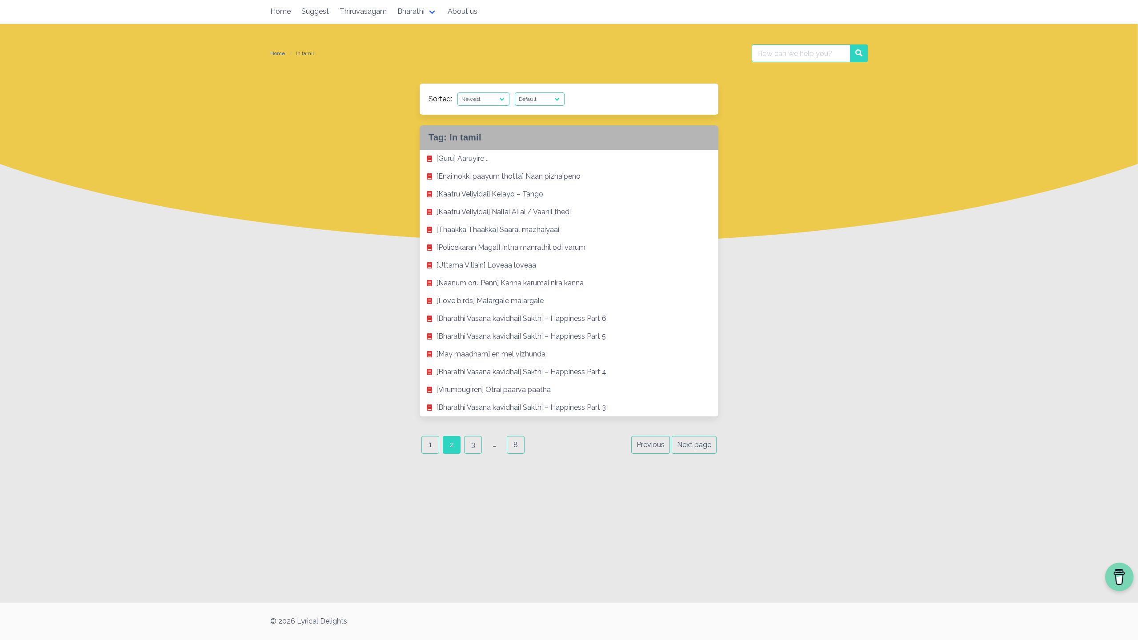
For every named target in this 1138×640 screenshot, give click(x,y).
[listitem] (569, 159)
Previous (651, 444)
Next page (694, 444)
